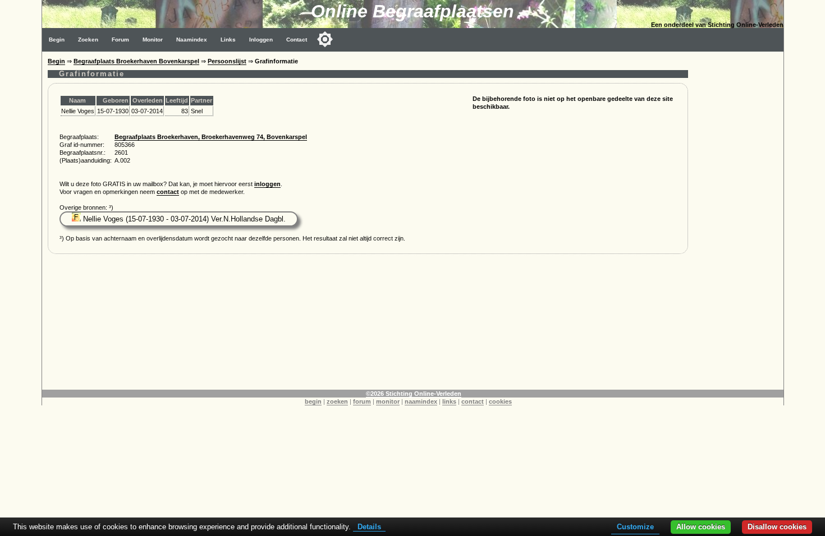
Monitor (153, 39)
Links (228, 39)
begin (313, 401)
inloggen (267, 184)
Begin (57, 39)
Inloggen (261, 39)
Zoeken (88, 39)
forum (362, 401)
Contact (296, 39)
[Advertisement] (738, 220)
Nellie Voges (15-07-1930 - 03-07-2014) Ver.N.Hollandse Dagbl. (183, 219)
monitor (388, 401)
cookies (500, 401)
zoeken (337, 401)
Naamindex (191, 39)
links (449, 401)
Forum (120, 39)
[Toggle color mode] (325, 39)
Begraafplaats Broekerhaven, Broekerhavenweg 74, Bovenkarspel (210, 136)
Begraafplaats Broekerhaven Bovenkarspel (136, 61)
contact (168, 191)
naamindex (421, 401)
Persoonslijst (227, 61)
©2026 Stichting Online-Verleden (413, 393)
